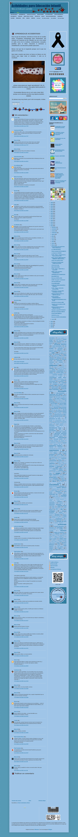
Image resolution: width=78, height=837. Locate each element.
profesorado (62, 524)
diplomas (61, 425)
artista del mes (61, 347)
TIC (59, 544)
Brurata (16, 190)
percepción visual (53, 513)
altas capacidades (60, 340)
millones (61, 490)
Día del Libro (63, 408)
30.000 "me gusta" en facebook (58, 279)
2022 (52, 209)
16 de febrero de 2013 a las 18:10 (21, 152)
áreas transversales (57, 346)
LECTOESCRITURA (49, 14)
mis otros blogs (61, 18)
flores (58, 455)
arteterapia (54, 347)
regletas (51, 533)
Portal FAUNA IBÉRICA (57, 313)
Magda (15, 424)
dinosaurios (52, 425)
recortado (52, 530)
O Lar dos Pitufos (18, 392)
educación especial (58, 436)
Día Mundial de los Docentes (60, 421)
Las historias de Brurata (55, 569)
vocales (51, 549)
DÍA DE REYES (55, 408)
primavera (51, 520)
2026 (52, 202)
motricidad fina (53, 494)
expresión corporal (53, 451)
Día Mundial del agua (55, 422)
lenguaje (55, 478)
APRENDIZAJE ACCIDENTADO (58, 274)
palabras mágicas (55, 508)
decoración (55, 388)
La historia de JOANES (56, 253)
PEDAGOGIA (18, 18)
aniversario (59, 341)
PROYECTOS (37, 16)
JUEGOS (28, 18)
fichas (56, 453)
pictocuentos (62, 513)
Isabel (15, 204)
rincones (64, 533)
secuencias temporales (59, 537)
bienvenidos (54, 355)
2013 (52, 225)
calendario (51, 358)
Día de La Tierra (62, 404)
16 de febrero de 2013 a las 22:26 (21, 478)
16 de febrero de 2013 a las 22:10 (21, 420)
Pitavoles (52, 567)
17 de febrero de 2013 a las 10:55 (21, 558)
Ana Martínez (17, 224)
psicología (60, 527)
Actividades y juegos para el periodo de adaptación (59, 133)
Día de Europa (58, 399)
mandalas (59, 483)
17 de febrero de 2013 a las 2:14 (21, 504)
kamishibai (55, 476)
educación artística (61, 432)
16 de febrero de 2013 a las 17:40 (21, 126)
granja (60, 460)
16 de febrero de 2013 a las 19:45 (21, 249)
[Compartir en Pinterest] (18, 104)
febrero (53, 245)
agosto (53, 234)
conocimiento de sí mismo (56, 376)
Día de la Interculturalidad (61, 402)
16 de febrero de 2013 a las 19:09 (21, 220)
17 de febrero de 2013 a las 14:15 (21, 602)
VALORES (12, 18)
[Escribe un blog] (14, 104)
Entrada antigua (42, 800)
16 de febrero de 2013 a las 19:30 (21, 232)
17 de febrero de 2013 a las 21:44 (21, 681)
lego (50, 478)
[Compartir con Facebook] (17, 104)
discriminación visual (55, 427)
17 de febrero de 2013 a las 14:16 (21, 611)
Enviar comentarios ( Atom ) (24, 802)
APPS (23, 18)
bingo (60, 355)
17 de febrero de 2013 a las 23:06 (21, 688)
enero (53, 319)
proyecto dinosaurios (59, 526)
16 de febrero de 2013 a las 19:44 (21, 240)
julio (53, 236)
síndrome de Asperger (62, 540)
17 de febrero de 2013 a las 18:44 (21, 665)
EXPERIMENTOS (22, 14)
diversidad (52, 429)
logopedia (64, 480)
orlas (53, 506)
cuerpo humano (55, 386)
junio (53, 237)
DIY (60, 429)
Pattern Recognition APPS (57, 260)
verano (51, 548)
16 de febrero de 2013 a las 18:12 (21, 161)
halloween (52, 463)
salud (56, 536)
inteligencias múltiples (57, 468)
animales (51, 341)
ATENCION (20, 16)
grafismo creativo (61, 459)
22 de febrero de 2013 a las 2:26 (21, 770)
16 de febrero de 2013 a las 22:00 (21, 398)
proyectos (51, 527)
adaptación (51, 339)
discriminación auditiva (55, 426)
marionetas (61, 486)
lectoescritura (53, 477)
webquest (63, 549)
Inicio (30, 800)
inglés (57, 467)
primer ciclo (59, 520)
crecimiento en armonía (58, 384)
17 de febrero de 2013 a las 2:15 (21, 513)
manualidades (54, 484)
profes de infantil (18, 526)
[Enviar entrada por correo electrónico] (22, 102)
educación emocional (60, 433)
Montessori (58, 491)
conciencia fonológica (57, 374)
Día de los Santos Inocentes (60, 407)
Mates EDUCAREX (56, 267)
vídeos (60, 548)
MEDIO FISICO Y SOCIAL (28, 16)
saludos (61, 536)
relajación (57, 533)
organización (52, 505)
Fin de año (60, 454)
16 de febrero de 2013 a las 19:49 (21, 269)
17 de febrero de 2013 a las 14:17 (21, 620)
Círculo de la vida (55, 265)
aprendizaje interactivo (60, 344)
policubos (54, 517)
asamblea (51, 348)
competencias (61, 369)
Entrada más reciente (16, 800)
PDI (62, 509)
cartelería (61, 362)
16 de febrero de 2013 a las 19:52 (21, 287)
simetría (53, 540)
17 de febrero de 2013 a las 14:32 (21, 655)
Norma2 (16, 491)
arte (65, 346)
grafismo (54, 459)
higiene (60, 463)
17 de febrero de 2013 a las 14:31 (21, 648)
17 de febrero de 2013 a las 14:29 (21, 636)
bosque (63, 356)
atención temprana (53, 351)
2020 (52, 213)
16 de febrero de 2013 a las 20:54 (21, 326)
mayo (53, 239)
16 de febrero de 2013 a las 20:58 (21, 338)
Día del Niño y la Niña (56, 412)
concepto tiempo (60, 372)
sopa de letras (54, 541)
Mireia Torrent (17, 176)
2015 (52, 222)
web (56, 549)
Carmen (16, 117)
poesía (64, 516)
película (61, 512)
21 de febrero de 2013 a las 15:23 (21, 725)
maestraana (16, 670)
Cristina (16, 720)
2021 (52, 211)
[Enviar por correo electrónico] (13, 104)
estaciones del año (58, 444)
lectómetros (62, 477)
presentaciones (59, 518)
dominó (61, 430)
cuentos (51, 385)
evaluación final (52, 448)
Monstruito (16, 300)
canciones (60, 360)
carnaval (52, 362)
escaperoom (62, 441)
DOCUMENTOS (13, 16)
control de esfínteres (53, 380)
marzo (53, 243)
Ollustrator (36, 829)
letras (63, 478)
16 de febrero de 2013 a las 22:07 (21, 407)
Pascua (51, 509)
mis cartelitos (53, 18)
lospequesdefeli (17, 130)
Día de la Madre (54, 403)
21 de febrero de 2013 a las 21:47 (21, 752)
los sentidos (62, 481)
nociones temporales (60, 499)
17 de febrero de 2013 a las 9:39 (21, 539)
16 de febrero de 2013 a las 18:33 (21, 186)
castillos (58, 363)
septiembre (54, 232)
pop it (59, 517)
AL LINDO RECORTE (56, 249)
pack (65, 506)
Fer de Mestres (17, 165)
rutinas (50, 536)
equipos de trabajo (55, 441)
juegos (58, 473)
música (64, 494)
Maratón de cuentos (53, 486)
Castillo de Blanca (54, 562)
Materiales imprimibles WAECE (58, 311)
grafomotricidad (52, 460)
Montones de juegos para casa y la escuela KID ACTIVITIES (60, 181)
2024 (52, 206)
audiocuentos (63, 351)
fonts (62, 455)
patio (57, 509)
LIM (50, 480)
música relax (55, 496)
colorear (51, 368)
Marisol (16, 701)
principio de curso (61, 521)
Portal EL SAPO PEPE (60, 156)
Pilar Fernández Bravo (19, 736)
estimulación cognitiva (55, 445)
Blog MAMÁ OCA (55, 276)
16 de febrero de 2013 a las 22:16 (21, 439)
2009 (52, 326)
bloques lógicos (57, 356)
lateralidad (62, 476)
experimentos (54, 450)
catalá (63, 363)
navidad (63, 496)
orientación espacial (61, 505)
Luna (50, 483)
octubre (53, 230)
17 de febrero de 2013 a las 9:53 (21, 547)
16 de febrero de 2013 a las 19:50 (21, 278)
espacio (59, 442)
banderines (58, 354)
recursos (63, 530)
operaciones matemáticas (56, 504)
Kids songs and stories (19, 361)
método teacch (54, 490)
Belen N (16, 659)
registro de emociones (59, 532)
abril (53, 241)
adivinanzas (58, 339)
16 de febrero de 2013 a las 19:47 (21, 259)
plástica (64, 514)
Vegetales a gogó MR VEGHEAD (59, 309)
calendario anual (60, 358)
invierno (61, 470)
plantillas (57, 515)
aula (53, 353)
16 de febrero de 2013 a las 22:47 (21, 487)
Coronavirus (61, 381)
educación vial (63, 440)
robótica (53, 535)
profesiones (51, 524)
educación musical (58, 439)
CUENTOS (33, 18)
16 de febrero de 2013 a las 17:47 (21, 136)
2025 (52, 204)
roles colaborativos (61, 535)
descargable (62, 391)
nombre (51, 500)
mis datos (38, 18)
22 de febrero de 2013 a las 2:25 (21, 761)
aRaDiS (16, 313)
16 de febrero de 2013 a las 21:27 (21, 388)
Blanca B (16, 140)
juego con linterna (57, 471)
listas (53, 480)
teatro (58, 542)
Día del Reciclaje (58, 413)
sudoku (60, 541)
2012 (52, 321)
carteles (51, 363)
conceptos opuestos (62, 373)
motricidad (60, 492)
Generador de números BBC (58, 302)
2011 (52, 323)
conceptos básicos (53, 373)
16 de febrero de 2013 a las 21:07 (21, 363)
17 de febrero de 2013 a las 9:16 (21, 532)
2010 (52, 325)
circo (64, 365)
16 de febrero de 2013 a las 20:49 (21, 308)
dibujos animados (60, 423)
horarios (56, 464)
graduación (63, 458)
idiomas (51, 467)
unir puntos (60, 546)
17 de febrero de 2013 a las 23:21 (21, 716)
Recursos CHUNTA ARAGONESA (59, 317)
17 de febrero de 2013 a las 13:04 (21, 586)
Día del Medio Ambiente (61, 411)
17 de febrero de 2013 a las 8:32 (21, 522)
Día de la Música (55, 404)
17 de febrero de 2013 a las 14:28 (21, 628)
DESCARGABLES (14, 14)
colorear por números (62, 368)
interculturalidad (52, 470)
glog (50, 458)
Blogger (50, 829)
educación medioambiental (57, 437)
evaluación (60, 446)
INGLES (42, 16)
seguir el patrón (53, 538)
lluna (15, 214)
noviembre (54, 229)
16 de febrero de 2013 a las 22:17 (21, 456)
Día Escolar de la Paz (58, 416)
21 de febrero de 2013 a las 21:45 (21, 744)
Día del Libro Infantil (56, 409)
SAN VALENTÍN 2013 (56, 281)
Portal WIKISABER (56, 283)
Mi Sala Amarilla (53, 563)
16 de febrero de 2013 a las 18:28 (21, 172)
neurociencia (58, 497)
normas (59, 500)
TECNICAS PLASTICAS (31, 14)
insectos (64, 467)
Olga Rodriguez (17, 551)
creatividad (64, 382)
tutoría (59, 545)
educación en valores (60, 434)
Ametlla (16, 517)
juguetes (64, 474)
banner (64, 354)
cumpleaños (63, 386)
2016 (52, 220)
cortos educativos (53, 382)
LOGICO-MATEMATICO (58, 14)
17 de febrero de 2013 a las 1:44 (21, 497)
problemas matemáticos (59, 522)
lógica (58, 480)
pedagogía (52, 511)
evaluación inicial (61, 448)
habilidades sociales (61, 462)
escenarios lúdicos (52, 442)
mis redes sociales (45, 18)
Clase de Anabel (54, 565)
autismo (62, 352)
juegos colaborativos (54, 474)
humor (62, 464)
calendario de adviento (54, 359)
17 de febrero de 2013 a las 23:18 (21, 707)
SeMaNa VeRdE (62, 538)
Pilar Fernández (17, 748)
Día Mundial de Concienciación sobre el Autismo (57, 420)
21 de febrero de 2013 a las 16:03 (21, 732)
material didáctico (61, 487)
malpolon (16, 357)
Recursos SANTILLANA (57, 278)
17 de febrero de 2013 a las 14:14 (21, 595)
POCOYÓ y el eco (55, 315)
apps (56, 343)
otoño (59, 506)
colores (53, 369)
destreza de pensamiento (54, 395)
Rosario (16, 380)
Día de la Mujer (63, 403)
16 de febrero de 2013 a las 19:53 (21, 296)
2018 (52, 216)
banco (50, 354)
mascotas (51, 487)
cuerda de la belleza (62, 385)
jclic (50, 471)
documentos (52, 430)
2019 (52, 215)
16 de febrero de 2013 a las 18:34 (21, 200)
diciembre (54, 227)
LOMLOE (54, 481)
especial (64, 442)
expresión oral (63, 451)
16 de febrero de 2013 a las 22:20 (21, 469)
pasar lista (63, 508)
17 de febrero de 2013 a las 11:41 (21, 571)
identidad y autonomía (56, 466)
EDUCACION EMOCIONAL (51, 16)
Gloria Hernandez (18, 156)
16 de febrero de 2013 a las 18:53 (21, 210)
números (60, 501)
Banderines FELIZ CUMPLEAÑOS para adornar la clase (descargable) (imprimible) (59, 176)
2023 (52, 207)
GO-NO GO (57, 458)
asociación (60, 348)
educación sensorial (53, 440)
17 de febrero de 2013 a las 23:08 (21, 697)
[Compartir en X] (16, 104)
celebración (53, 365)
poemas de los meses (56, 516)
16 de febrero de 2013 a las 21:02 (21, 353)
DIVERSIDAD (60, 16)
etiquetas (51, 446)
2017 (52, 218)
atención (60, 349)
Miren (15, 367)
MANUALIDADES (40, 14)
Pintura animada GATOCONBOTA (59, 251)
